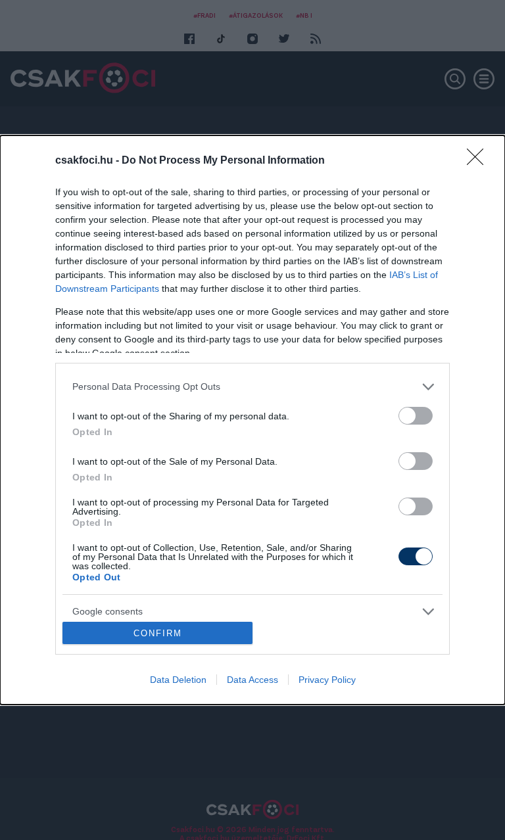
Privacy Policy (327, 679)
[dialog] (252, 420)
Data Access (252, 679)
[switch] (415, 416)
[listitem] (252, 387)
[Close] (479, 161)
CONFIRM (157, 633)
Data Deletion (178, 679)
